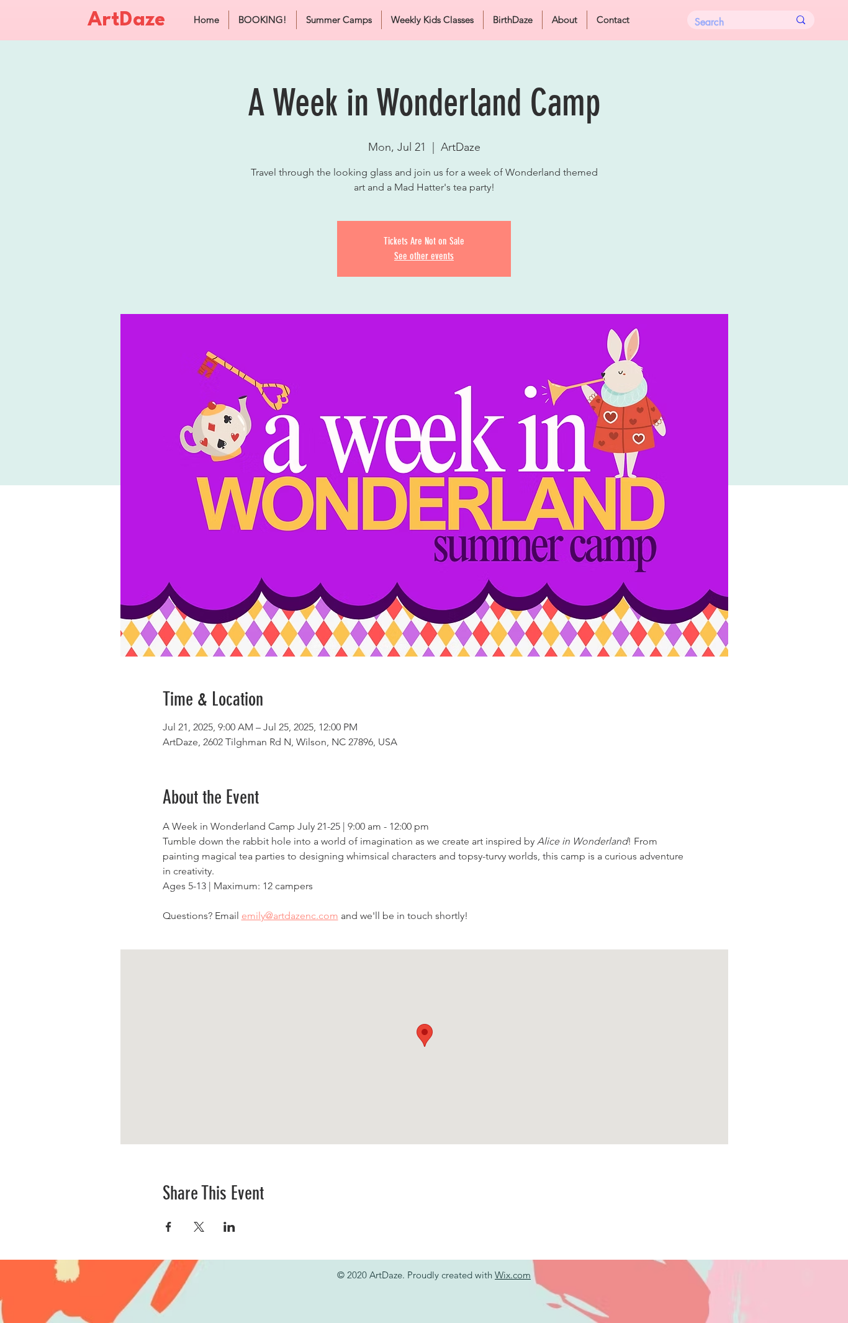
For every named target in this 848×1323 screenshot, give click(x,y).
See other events (424, 256)
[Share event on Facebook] (168, 1227)
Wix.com (513, 1275)
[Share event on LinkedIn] (229, 1227)
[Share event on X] (199, 1227)
